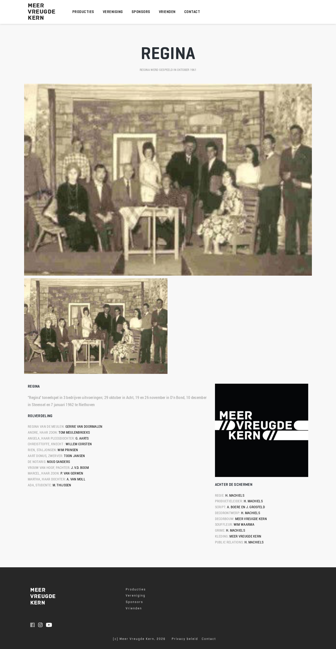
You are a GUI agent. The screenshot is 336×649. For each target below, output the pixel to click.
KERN (37, 18)
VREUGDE (42, 11)
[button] (96, 326)
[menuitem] (83, 12)
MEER (36, 5)
